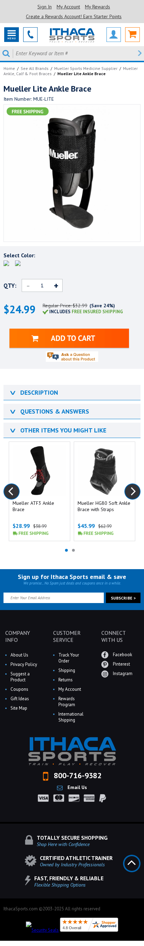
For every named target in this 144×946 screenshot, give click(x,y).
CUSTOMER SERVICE (67, 636)
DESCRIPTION (33, 392)
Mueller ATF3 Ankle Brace (33, 506)
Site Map (18, 708)
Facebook (122, 655)
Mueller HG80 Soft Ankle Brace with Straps (104, 506)
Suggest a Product (20, 677)
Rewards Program (66, 702)
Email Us (76, 787)
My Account (68, 6)
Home (9, 68)
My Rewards (97, 6)
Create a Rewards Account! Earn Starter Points (74, 16)
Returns (65, 680)
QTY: (9, 285)
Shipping (66, 670)
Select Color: (19, 255)
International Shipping (71, 717)
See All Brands (35, 68)
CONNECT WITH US (113, 636)
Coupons (19, 689)
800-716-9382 (76, 775)
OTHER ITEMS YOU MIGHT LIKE (57, 430)
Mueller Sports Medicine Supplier (85, 68)
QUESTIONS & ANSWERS (49, 411)
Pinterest (121, 664)
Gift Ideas (19, 699)
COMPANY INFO (17, 636)
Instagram (122, 673)
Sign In (44, 6)
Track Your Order (68, 658)
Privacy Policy (23, 664)
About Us (19, 655)
